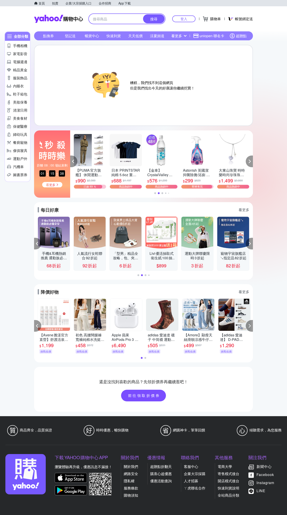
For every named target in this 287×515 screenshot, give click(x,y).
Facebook (265, 474)
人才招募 (191, 480)
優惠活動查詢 (161, 480)
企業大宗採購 (194, 473)
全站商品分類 (228, 495)
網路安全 (131, 473)
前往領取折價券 (144, 395)
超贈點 (241, 35)
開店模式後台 (228, 480)
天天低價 (135, 35)
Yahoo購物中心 (58, 18)
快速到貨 (114, 35)
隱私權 (129, 480)
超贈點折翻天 (161, 466)
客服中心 (191, 466)
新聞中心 (264, 466)
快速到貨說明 (228, 488)
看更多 (176, 35)
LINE (261, 490)
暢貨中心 (92, 35)
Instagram (265, 482)
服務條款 (131, 488)
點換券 (48, 35)
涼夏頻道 (157, 35)
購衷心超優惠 (161, 473)
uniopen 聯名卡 (212, 35)
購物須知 (131, 495)
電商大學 (225, 466)
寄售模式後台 (228, 473)
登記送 (70, 35)
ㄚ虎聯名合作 (194, 488)
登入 (183, 18)
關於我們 (131, 466)
